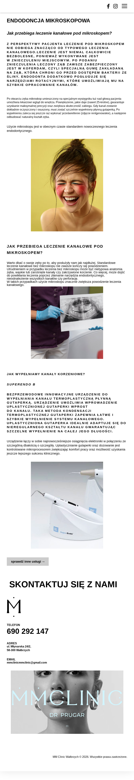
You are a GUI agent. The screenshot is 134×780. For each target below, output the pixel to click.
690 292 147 (28, 631)
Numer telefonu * (20, 574)
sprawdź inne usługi (26, 561)
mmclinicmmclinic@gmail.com (27, 662)
